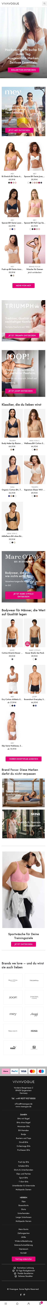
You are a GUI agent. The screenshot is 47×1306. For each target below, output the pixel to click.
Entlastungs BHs (23, 1146)
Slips (24, 1201)
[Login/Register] (28, 1303)
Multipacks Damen (23, 1189)
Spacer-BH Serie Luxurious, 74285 (12, 223)
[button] (6, 1303)
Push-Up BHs (23, 1162)
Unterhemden (23, 1213)
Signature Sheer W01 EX (34, 490)
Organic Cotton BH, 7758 (12, 490)
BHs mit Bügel (23, 1118)
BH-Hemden (23, 1130)
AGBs (23, 1237)
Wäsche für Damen (34, 269)
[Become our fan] (20, 1295)
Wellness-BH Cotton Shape (34, 443)
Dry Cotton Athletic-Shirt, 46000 (12, 699)
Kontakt (23, 1252)
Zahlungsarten (24, 1233)
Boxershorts (23, 1205)
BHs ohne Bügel (23, 1122)
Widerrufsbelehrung (23, 1241)
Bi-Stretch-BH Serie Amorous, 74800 (12, 176)
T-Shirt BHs (23, 1181)
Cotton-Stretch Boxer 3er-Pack (12, 653)
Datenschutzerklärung (23, 1245)
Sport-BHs (23, 1177)
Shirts (23, 1209)
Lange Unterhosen (23, 1217)
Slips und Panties (23, 1173)
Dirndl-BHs (23, 1142)
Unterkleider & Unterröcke (23, 1185)
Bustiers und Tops (23, 1138)
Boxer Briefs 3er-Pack (34, 653)
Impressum (23, 1249)
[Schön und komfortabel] (23, 793)
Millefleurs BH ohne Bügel (12, 536)
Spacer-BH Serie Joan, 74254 (34, 176)
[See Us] (24, 1295)
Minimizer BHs (23, 1126)
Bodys (23, 1134)
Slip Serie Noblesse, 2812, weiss (12, 746)
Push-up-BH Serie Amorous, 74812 (12, 269)
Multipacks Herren (23, 1221)
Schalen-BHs (23, 1165)
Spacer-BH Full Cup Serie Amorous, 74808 (34, 223)
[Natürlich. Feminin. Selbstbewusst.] (23, 824)
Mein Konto (23, 1229)
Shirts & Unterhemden (23, 1169)
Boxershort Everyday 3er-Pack (34, 699)
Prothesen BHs (23, 1150)
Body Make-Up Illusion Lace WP (12, 443)
